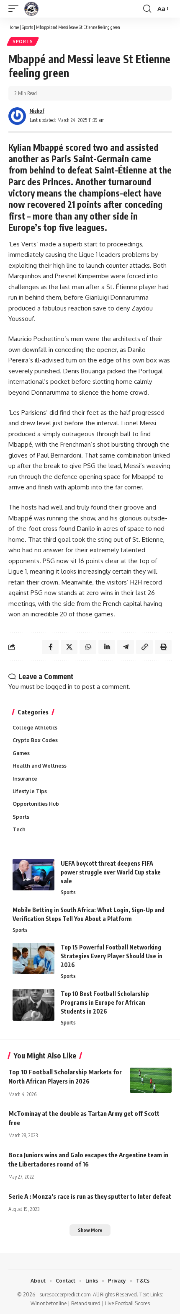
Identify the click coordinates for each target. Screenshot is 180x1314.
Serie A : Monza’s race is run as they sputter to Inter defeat (89, 1196)
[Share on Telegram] (125, 647)
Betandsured (85, 1303)
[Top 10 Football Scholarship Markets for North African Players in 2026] (151, 1080)
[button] (15, 9)
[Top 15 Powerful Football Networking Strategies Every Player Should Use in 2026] (33, 958)
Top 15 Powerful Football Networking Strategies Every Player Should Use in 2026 (111, 956)
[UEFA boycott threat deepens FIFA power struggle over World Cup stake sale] (33, 874)
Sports (27, 27)
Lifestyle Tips (30, 791)
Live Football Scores (127, 1303)
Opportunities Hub (36, 804)
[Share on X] (69, 647)
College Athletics (35, 727)
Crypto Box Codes (35, 740)
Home (13, 27)
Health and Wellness (40, 766)
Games (21, 753)
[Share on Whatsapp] (88, 647)
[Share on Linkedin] (106, 647)
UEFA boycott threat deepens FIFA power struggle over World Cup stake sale (111, 872)
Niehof (37, 111)
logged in (59, 687)
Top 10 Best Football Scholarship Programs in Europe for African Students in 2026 (105, 1002)
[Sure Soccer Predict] (31, 9)
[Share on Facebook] (50, 647)
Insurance (25, 779)
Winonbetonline (49, 1303)
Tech (19, 829)
